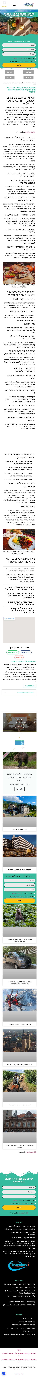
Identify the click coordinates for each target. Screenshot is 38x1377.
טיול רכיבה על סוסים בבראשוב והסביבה (19, 1105)
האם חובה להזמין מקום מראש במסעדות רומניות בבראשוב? (22, 610)
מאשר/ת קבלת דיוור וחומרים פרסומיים (22, 61)
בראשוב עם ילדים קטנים (27, 1322)
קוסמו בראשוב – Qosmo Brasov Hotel (22, 1302)
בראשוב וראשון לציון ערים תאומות (23, 1238)
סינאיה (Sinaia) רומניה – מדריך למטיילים (21, 1328)
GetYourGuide (30, 132)
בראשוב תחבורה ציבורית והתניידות (23, 1325)
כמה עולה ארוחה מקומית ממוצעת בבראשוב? (21, 603)
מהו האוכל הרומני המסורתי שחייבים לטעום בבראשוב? (20, 569)
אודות (19, 1350)
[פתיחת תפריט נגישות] (4, 1373)
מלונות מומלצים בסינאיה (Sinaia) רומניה (19, 870)
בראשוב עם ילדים (29, 1331)
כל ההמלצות (29, 686)
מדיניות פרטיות (19, 1374)
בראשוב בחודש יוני (29, 1318)
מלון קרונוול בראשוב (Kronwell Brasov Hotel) (19, 1284)
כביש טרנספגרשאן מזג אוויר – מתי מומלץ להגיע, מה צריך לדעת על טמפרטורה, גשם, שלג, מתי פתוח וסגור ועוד (19, 1253)
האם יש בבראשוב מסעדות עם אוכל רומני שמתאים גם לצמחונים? (20, 595)
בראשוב (30, 82)
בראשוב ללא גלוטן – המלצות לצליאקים (22, 1226)
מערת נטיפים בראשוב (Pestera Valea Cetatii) (19, 1334)
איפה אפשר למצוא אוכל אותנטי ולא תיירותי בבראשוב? (19, 588)
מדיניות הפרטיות (17, 58)
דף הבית (34, 82)
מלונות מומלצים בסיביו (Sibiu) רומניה (22, 1287)
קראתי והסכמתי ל (23, 58)
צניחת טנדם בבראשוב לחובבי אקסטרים (19, 1024)
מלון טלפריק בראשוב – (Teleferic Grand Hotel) (19, 1305)
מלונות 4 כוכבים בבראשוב (19, 829)
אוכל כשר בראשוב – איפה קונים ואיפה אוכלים (20, 1229)
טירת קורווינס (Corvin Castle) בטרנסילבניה (19, 1064)
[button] (14, 5)
